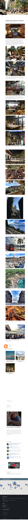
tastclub (6, 322)
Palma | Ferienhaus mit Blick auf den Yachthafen (20, 361)
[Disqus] (15, 386)
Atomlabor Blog (23, 518)
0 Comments (13, 22)
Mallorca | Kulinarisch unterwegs (10, 373)
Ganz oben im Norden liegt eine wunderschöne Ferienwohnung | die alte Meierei (15, 443)
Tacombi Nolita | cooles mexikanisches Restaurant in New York (14, 453)
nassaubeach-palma (8, 341)
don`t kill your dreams (9, 518)
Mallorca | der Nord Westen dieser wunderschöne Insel (10, 361)
